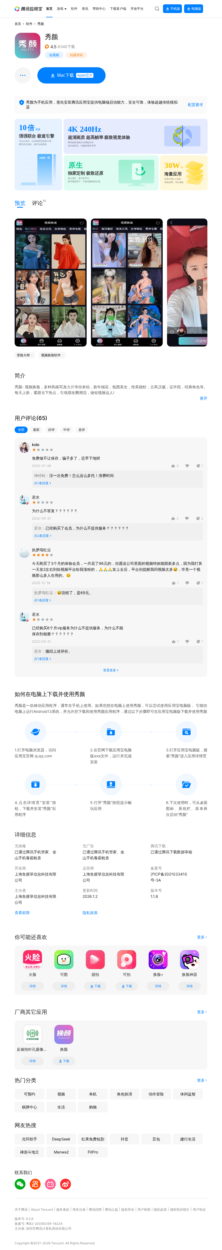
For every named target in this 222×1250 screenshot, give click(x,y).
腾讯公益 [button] (111, 1209)
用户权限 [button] (144, 1209)
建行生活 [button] (187, 1139)
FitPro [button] (93, 1152)
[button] (28, 8)
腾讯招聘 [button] (95, 1209)
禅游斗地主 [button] (29, 1152)
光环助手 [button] (29, 1139)
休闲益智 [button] (187, 1094)
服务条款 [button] (62, 1209)
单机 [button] (93, 1094)
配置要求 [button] (195, 104)
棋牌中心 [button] (29, 1107)
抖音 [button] (124, 1139)
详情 (32, 986)
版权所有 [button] (127, 1209)
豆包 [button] (156, 1139)
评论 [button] (37, 202)
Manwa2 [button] (61, 1152)
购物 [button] (93, 1107)
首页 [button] (18, 24)
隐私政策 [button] (90, 912)
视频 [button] (61, 1094)
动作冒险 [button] (156, 1094)
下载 (97, 986)
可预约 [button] (29, 1094)
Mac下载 (74, 75)
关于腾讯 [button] (21, 1209)
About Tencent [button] (42, 1209)
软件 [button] (29, 24)
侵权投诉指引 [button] (180, 1209)
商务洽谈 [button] (79, 1209)
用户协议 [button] (199, 1209)
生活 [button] (61, 1107)
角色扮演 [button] (124, 1094)
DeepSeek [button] (61, 1139)
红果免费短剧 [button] (92, 1139)
